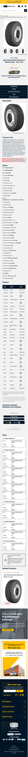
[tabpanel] (13, 589)
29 (11, 480)
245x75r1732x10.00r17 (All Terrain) (17, 513)
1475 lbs (13, 446)
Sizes (14, 94)
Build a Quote (14, 68)
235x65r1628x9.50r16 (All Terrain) (17, 469)
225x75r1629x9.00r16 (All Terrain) (17, 477)
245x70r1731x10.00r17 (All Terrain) (17, 505)
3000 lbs (13, 509)
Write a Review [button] (14, 416)
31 (11, 496)
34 (11, 547)
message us (20, 655)
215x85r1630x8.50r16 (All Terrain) (16, 461)
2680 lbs (13, 466)
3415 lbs (13, 529)
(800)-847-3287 (12, 655)
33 (11, 535)
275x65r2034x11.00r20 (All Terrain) (17, 544)
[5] (2, 588)
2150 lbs (13, 458)
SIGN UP (20, 690)
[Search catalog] (25, 10)
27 (11, 456)
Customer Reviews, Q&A (14, 91)
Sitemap (14, 746)
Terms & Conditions (14, 747)
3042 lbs (13, 498)
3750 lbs (13, 549)
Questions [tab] (15, 422)
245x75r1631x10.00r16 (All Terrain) (17, 493)
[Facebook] (16, 695)
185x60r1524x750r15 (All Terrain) (16, 441)
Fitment (14, 89)
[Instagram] (18, 695)
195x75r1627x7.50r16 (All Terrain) (16, 453)
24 (11, 444)
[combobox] (14, 10)
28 (11, 472)
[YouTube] (20, 695)
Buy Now (7, 603)
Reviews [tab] (7, 422)
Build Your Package (8, 629)
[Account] (19, 6)
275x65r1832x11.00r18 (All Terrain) (17, 524)
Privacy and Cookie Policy (14, 749)
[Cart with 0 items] (25, 6)
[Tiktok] (23, 695)
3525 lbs (13, 537)
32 (11, 515)
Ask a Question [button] (14, 419)
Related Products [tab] (14, 97)
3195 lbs (13, 474)
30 (11, 464)
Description (14, 86)
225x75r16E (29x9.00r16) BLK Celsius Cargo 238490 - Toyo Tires (13, 576)
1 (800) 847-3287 (18, 1)
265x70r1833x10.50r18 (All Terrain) (17, 532)
